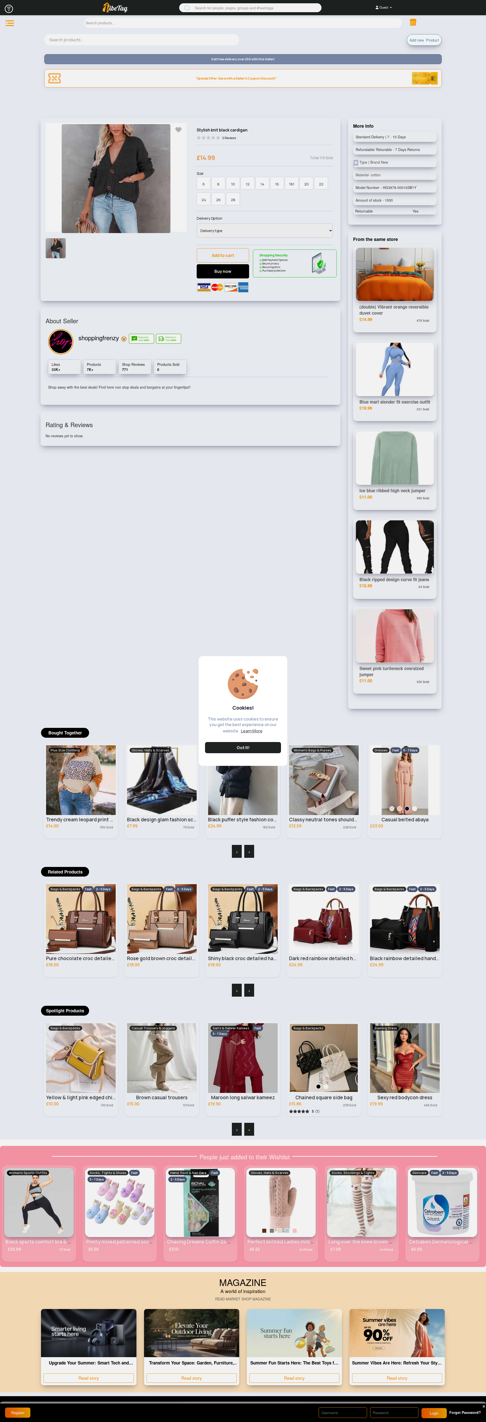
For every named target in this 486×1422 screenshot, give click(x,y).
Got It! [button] (243, 747)
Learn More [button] (251, 731)
